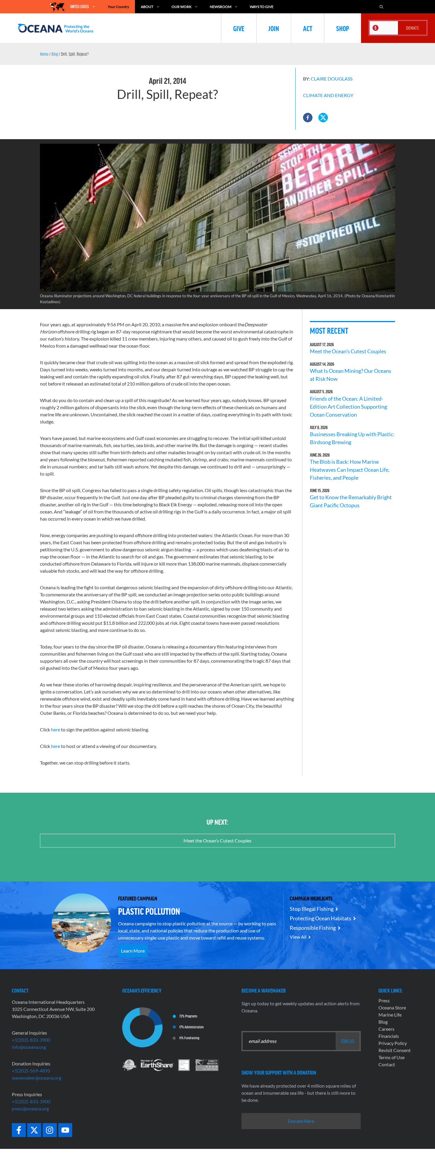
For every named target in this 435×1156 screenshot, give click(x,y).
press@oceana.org (30, 1108)
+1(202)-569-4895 (31, 1070)
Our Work (181, 6)
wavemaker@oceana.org (36, 1077)
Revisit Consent (394, 1050)
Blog (54, 54)
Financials (388, 1036)
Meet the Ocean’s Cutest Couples (348, 351)
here (55, 729)
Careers (386, 1029)
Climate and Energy (328, 95)
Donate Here (301, 1121)
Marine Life (390, 1014)
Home (44, 54)
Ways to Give (261, 6)
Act (307, 28)
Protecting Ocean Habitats (320, 918)
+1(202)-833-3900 (31, 1040)
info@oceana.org (29, 1047)
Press (384, 1000)
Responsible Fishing (313, 927)
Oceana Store (392, 1007)
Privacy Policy (392, 1043)
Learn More (133, 950)
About (147, 6)
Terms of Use (391, 1057)
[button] (307, 117)
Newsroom (220, 6)
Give (238, 28)
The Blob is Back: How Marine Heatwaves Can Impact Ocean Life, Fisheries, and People (349, 469)
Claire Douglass (331, 78)
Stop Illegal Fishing (312, 908)
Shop (342, 28)
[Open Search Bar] (381, 6)
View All (298, 937)
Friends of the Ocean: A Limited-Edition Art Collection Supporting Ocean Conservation (348, 406)
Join (273, 28)
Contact (386, 1064)
